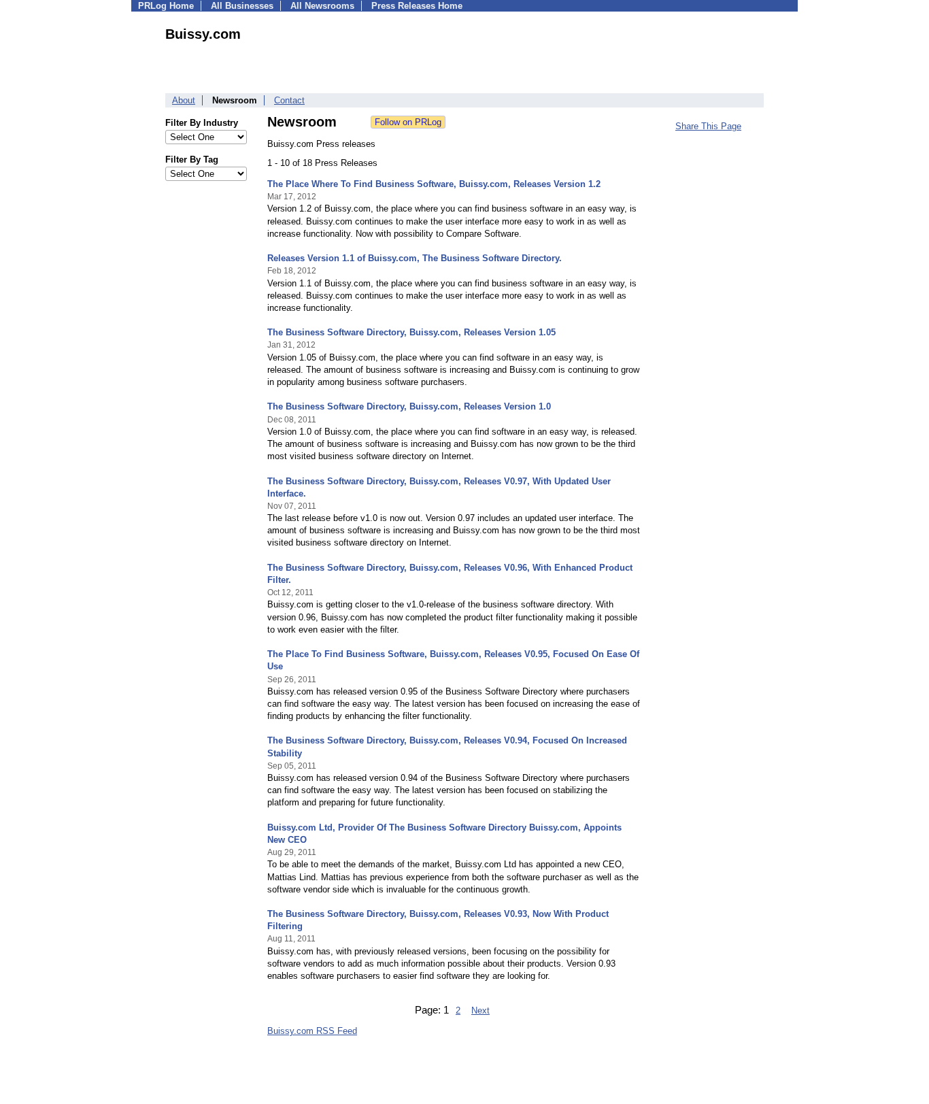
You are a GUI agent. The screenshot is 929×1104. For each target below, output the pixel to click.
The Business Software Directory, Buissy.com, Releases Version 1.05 (411, 332)
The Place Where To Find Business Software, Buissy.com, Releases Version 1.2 (434, 184)
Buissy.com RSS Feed (312, 1031)
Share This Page (708, 126)
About (183, 100)
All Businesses (242, 6)
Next (480, 1010)
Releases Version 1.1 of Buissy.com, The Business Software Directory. (414, 258)
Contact (289, 100)
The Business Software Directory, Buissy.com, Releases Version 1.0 (409, 406)
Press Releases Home (416, 6)
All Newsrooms (322, 6)
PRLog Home (166, 6)
